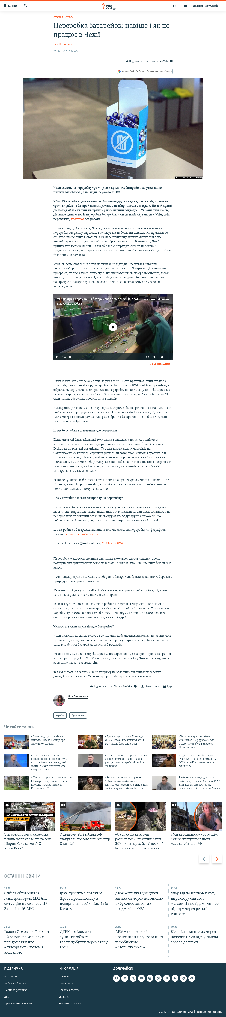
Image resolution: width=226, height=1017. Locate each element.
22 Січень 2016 (112, 543)
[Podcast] (183, 978)
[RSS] (175, 978)
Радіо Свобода (73, 303)
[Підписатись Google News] (124, 978)
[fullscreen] (169, 356)
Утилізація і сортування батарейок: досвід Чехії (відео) (97, 299)
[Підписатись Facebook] (116, 978)
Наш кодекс (66, 983)
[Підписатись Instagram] (150, 978)
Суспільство (63, 17)
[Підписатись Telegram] (166, 978)
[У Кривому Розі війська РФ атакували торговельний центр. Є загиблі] (85, 816)
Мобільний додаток (16, 983)
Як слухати (11, 976)
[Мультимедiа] (185, 6)
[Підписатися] (191, 978)
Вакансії (64, 997)
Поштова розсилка (16, 990)
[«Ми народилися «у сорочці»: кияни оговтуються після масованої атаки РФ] (196, 816)
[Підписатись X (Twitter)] (133, 978)
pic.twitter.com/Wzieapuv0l (83, 534)
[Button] (134, 61)
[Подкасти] (174, 6)
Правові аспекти (69, 990)
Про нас (64, 976)
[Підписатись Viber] (158, 978)
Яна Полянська (62, 44)
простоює (77, 219)
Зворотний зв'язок (70, 1003)
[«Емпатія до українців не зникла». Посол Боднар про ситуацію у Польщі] (16, 742)
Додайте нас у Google (205, 6)
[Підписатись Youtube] (141, 978)
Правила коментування (19, 1003)
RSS (6, 997)
